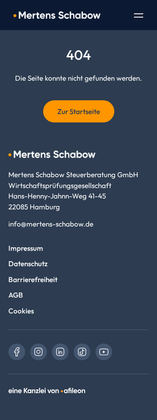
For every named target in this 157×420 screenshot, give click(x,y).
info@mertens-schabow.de (50, 223)
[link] (16, 352)
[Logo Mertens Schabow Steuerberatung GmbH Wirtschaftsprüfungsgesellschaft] (56, 15)
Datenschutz (28, 263)
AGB (15, 294)
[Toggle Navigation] (138, 16)
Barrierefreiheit (32, 279)
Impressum (25, 248)
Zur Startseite (78, 111)
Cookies (21, 310)
